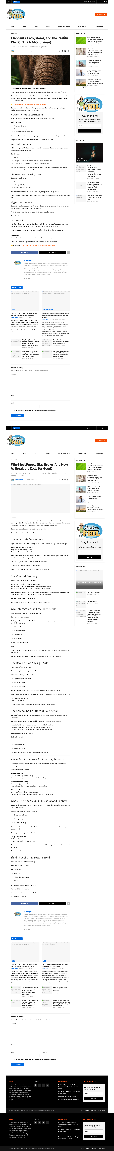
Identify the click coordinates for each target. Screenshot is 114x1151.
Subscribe (101, 14)
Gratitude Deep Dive (93, 592)
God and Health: (92, 601)
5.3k (97, 75)
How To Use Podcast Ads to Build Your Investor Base (94, 197)
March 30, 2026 (26, 347)
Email (13, 403)
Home (12, 27)
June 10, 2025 (57, 358)
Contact (8, 1)
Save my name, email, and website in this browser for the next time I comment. (34, 410)
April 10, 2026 (26, 996)
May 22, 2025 (91, 66)
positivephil (20, 51)
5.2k (88, 160)
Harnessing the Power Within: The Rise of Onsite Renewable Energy (95, 81)
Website (44, 403)
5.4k (97, 66)
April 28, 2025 (26, 358)
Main (16, 33)
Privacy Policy (101, 1110)
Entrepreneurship (64, 27)
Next (84, 87)
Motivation (99, 27)
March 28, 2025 (81, 160)
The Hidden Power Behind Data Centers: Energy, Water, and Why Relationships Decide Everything (30, 990)
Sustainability (82, 27)
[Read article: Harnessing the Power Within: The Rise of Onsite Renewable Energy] (81, 82)
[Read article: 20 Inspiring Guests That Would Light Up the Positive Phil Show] (81, 63)
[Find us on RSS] (106, 2)
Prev (79, 87)
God (36, 27)
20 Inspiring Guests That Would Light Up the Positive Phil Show (94, 62)
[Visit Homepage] (16, 14)
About (82, 1110)
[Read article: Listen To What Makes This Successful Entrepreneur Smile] (81, 72)
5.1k (31, 317)
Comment (14, 374)
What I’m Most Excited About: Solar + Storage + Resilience (60, 989)
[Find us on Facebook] (35, 1085)
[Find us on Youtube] (104, 2)
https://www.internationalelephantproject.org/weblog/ (30, 104)
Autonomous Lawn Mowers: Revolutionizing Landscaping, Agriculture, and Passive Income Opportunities (95, 186)
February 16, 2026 (27, 1007)
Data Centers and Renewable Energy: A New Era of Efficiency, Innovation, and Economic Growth (55, 315)
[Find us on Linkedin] (47, 1085)
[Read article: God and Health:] (81, 604)
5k (62, 358)
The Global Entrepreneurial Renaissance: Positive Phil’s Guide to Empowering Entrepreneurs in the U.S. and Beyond (95, 171)
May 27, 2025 (91, 45)
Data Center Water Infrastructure (67, 1096)
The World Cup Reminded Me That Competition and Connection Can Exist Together (68, 1086)
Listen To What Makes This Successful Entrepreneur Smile (94, 71)
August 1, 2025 (91, 603)
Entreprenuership (47, 309)
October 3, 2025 (91, 178)
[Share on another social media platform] (68, 252)
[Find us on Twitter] (102, 2)
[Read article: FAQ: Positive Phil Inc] (89, 152)
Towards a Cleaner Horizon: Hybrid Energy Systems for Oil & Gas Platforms (61, 341)
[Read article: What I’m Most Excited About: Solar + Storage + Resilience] (47, 990)
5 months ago (29, 51)
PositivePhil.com (16, 1110)
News (24, 27)
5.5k (96, 45)
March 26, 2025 (91, 201)
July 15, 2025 (22, 317)
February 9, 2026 (54, 319)
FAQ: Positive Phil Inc (84, 158)
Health (48, 27)
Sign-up (17, 1)
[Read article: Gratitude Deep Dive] (81, 594)
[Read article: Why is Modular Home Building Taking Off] (89, 579)
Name (13, 395)
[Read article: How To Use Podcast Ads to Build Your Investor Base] (81, 198)
